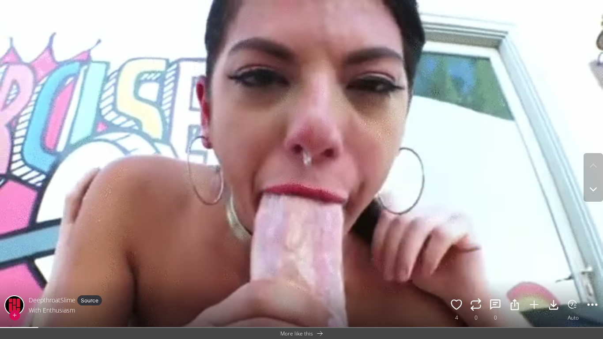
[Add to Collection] (534, 305)
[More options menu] (594, 5)
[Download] (553, 305)
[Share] (515, 305)
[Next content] (593, 189)
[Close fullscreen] (13, 10)
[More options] (592, 305)
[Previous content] (593, 165)
